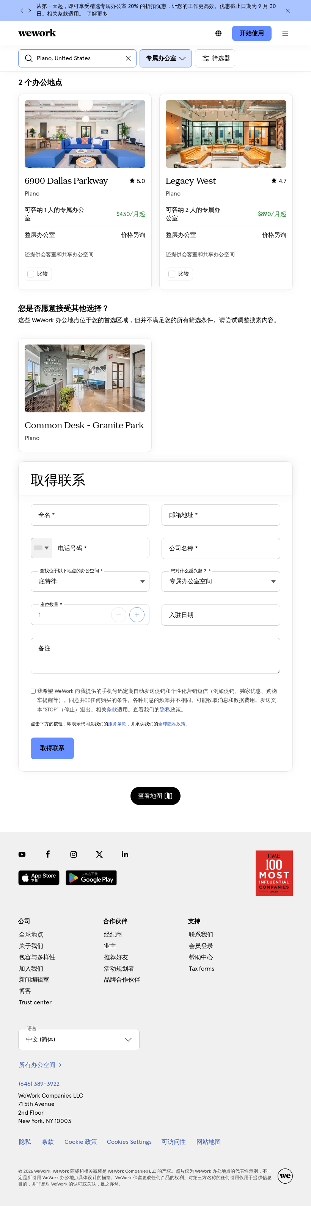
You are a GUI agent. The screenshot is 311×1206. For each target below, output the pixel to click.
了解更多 (97, 14)
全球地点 (31, 935)
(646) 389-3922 (39, 1084)
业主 (110, 946)
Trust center (35, 1002)
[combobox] (41, 548)
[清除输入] (128, 58)
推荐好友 (116, 957)
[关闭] (288, 11)
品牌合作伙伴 (122, 980)
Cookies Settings (129, 1142)
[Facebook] (48, 854)
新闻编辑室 (34, 980)
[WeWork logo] (37, 32)
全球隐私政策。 (174, 724)
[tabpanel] (155, 265)
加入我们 (31, 969)
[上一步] (22, 10)
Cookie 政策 (80, 1142)
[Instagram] (73, 854)
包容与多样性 (37, 957)
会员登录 (201, 946)
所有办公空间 (37, 1065)
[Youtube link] (22, 854)
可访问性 (174, 1142)
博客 (25, 991)
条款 (112, 710)
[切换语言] (218, 33)
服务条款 (117, 724)
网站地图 (208, 1142)
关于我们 (31, 946)
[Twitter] (99, 854)
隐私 (165, 710)
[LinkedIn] (125, 854)
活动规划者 (119, 969)
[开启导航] (285, 33)
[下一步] (29, 10)
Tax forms (201, 969)
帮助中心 (201, 957)
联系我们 (201, 935)
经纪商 (113, 935)
